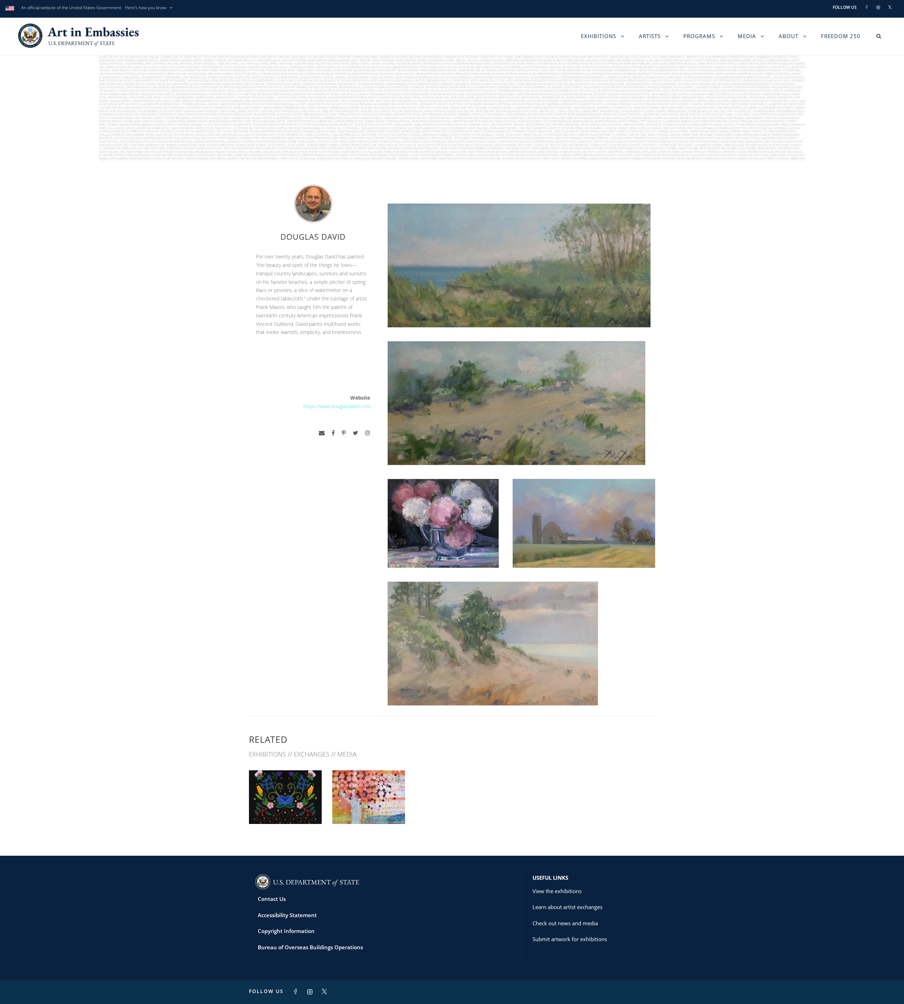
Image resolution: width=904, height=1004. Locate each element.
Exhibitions (598, 36)
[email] (322, 433)
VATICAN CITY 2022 (285, 809)
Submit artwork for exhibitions (570, 939)
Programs (699, 36)
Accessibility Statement (287, 915)
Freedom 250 (841, 36)
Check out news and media (565, 923)
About (788, 36)
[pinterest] (344, 433)
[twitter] (355, 433)
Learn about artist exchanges (567, 906)
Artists (650, 36)
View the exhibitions (557, 891)
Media (747, 36)
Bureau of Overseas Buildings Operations (310, 947)
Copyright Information (286, 930)
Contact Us (272, 898)
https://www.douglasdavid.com (336, 406)
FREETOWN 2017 (368, 809)
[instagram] (367, 433)
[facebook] (333, 433)
